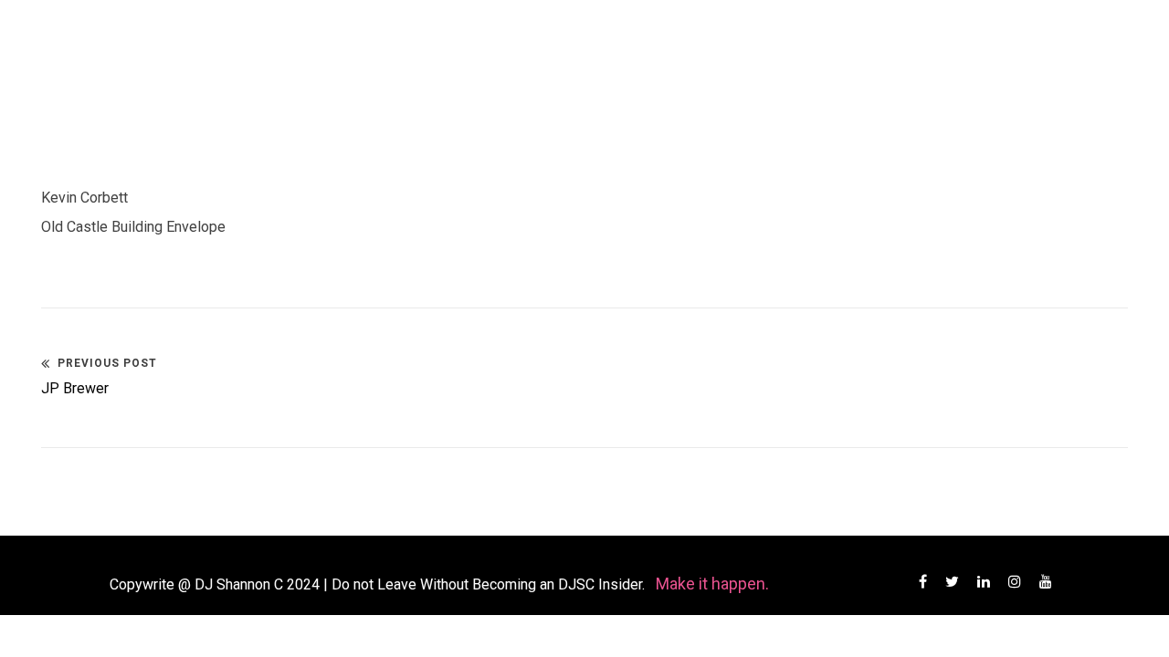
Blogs (577, 36)
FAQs (657, 36)
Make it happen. (712, 583)
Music (478, 36)
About (379, 36)
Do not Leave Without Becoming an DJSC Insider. (490, 584)
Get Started (761, 36)
